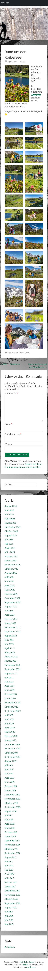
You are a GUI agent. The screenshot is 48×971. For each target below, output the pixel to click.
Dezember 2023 (12, 598)
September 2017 (12, 853)
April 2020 (10, 727)
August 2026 (11, 506)
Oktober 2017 (11, 849)
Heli (24, 62)
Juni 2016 (9, 916)
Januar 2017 (10, 886)
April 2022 (10, 648)
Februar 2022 (11, 656)
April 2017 (9, 874)
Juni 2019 (9, 769)
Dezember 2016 (12, 890)
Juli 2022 (9, 640)
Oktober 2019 (11, 753)
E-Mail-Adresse (13, 434)
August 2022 (11, 636)
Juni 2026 (9, 510)
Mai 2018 (9, 819)
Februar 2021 (11, 694)
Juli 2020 (9, 715)
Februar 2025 (11, 556)
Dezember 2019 (12, 744)
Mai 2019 (9, 773)
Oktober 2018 (11, 803)
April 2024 (10, 585)
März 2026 (10, 518)
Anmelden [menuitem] (5, 3)
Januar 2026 (10, 523)
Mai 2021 (9, 681)
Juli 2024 (9, 577)
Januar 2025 (10, 560)
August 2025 (11, 535)
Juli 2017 (9, 861)
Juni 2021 (9, 677)
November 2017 (12, 845)
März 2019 (10, 782)
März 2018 (10, 828)
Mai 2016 (9, 920)
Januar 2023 (10, 623)
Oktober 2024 (11, 569)
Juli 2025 (9, 539)
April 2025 (10, 548)
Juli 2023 (9, 610)
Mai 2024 (9, 581)
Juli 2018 (9, 815)
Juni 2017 (9, 865)
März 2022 (10, 652)
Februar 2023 (11, 619)
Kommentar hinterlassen (18, 353)
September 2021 (12, 669)
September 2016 (12, 903)
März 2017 (9, 878)
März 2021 (10, 690)
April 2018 (9, 824)
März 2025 (10, 552)
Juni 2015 (9, 924)
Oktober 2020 (11, 707)
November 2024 (12, 564)
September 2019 (12, 757)
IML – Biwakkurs (10, 364)
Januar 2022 (10, 661)
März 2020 (10, 732)
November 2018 (12, 799)
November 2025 (12, 527)
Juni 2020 (9, 719)
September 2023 (12, 602)
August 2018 (10, 811)
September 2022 (13, 631)
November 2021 (12, 665)
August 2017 (10, 857)
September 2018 (12, 807)
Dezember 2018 (12, 794)
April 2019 (9, 778)
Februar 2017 (11, 882)
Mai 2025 (9, 544)
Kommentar (11, 393)
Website (8, 444)
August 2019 (10, 761)
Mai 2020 (9, 723)
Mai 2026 (9, 514)
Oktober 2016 (11, 899)
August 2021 (10, 673)
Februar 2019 (11, 786)
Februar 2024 (11, 594)
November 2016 (12, 895)
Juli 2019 (9, 765)
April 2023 (9, 615)
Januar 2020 (10, 740)
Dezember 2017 (12, 840)
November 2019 (12, 748)
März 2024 (10, 590)
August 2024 (11, 573)
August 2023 (10, 606)
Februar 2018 (11, 832)
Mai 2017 (9, 870)
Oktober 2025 (11, 531)
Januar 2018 (10, 836)
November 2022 (12, 627)
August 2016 (10, 907)
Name (8, 424)
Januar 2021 (10, 698)
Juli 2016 (9, 911)
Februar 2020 (11, 736)
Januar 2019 (10, 790)
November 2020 (12, 702)
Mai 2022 (9, 644)
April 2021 (9, 686)
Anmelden (10, 947)
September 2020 (13, 711)
